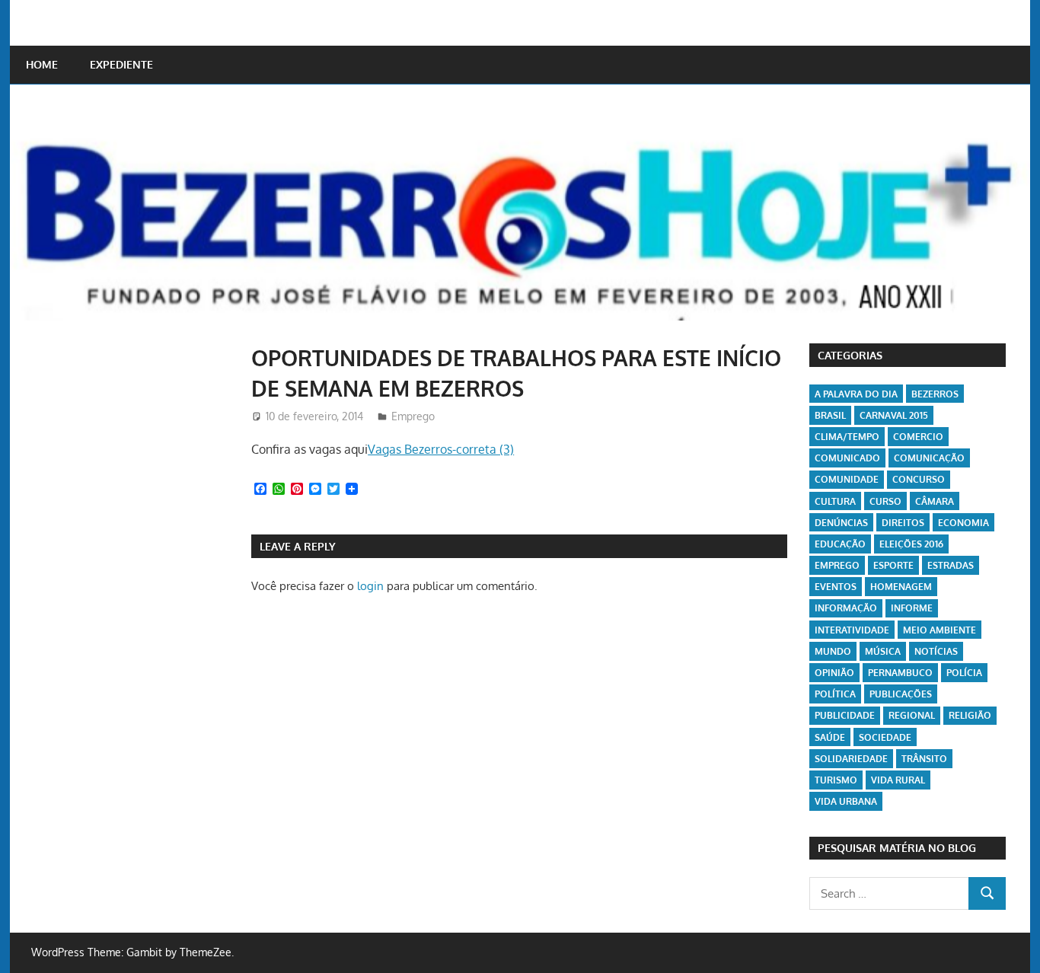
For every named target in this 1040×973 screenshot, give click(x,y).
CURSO (885, 501)
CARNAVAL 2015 (894, 415)
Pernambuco (900, 672)
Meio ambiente (939, 630)
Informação (846, 608)
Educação (840, 544)
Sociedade (885, 737)
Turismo (836, 780)
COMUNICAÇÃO (929, 458)
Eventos (836, 586)
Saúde (830, 737)
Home (42, 64)
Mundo (833, 651)
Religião (970, 715)
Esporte (893, 565)
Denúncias (841, 522)
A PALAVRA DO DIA (856, 394)
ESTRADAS (950, 565)
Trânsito (924, 758)
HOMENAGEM (901, 586)
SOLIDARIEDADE (851, 758)
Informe (912, 608)
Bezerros (935, 394)
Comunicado (847, 458)
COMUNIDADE (847, 479)
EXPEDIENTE (121, 64)
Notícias (936, 651)
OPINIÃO (834, 672)
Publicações (900, 694)
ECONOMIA (963, 522)
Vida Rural (898, 780)
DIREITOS (903, 522)
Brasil (830, 415)
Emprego (413, 416)
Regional (911, 715)
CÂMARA (934, 501)
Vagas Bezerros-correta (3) (441, 449)
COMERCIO (918, 436)
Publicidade (845, 715)
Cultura (835, 501)
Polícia (964, 672)
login (370, 586)
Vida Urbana (846, 801)
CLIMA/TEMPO (847, 436)
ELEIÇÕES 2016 (911, 544)
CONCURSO (918, 479)
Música (883, 651)
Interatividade (852, 630)
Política (835, 694)
